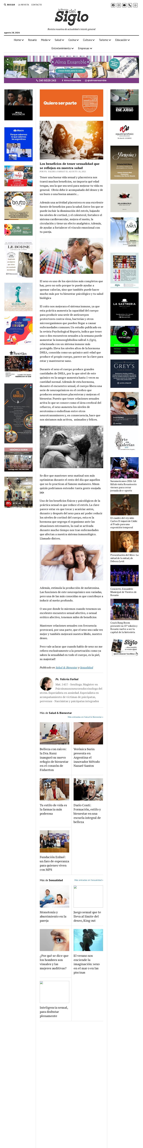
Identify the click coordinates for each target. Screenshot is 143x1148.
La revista (23, 4)
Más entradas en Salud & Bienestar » (85, 717)
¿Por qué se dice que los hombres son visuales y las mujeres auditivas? (54, 961)
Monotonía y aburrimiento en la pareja (53, 916)
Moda (44, 40)
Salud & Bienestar (66, 667)
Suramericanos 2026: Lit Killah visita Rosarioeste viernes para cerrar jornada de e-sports (123, 486)
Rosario (32, 40)
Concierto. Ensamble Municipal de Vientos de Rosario (123, 592)
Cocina (72, 40)
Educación (121, 40)
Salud (58, 40)
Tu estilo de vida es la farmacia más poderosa (53, 809)
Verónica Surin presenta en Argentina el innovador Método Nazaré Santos (87, 757)
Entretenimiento (61, 48)
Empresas (83, 48)
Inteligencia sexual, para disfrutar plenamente (54, 1011)
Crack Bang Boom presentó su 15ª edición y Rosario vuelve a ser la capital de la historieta (123, 627)
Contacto (36, 4)
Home (17, 40)
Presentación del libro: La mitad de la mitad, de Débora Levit (124, 558)
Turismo (103, 40)
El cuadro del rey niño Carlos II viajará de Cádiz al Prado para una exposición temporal (123, 522)
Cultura (87, 40)
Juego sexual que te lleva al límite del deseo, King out (87, 916)
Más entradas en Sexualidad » (88, 880)
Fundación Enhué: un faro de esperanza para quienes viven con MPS (54, 863)
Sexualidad (86, 667)
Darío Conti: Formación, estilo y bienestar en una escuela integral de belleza (87, 813)
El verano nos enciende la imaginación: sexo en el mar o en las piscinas (87, 963)
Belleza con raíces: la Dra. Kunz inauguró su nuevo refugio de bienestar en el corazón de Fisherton (54, 759)
